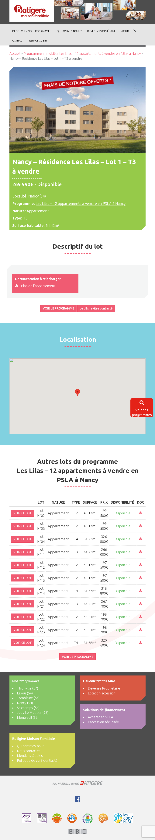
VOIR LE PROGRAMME (58, 308)
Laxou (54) (25, 693)
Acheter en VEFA (100, 717)
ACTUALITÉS (128, 31)
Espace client (38, 40)
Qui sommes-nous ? (69, 31)
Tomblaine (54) (28, 698)
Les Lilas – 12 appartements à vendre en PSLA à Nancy (81, 203)
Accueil (14, 53)
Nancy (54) (25, 703)
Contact (18, 40)
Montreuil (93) (28, 717)
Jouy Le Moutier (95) (32, 712)
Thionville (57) (27, 688)
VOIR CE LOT (22, 513)
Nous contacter (28, 751)
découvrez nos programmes (31, 31)
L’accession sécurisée (103, 722)
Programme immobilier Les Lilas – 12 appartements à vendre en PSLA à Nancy (82, 53)
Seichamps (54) (28, 708)
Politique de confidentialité (37, 760)
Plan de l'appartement (37, 286)
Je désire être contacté (96, 308)
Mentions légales (30, 755)
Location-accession (101, 693)
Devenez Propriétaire (101, 31)
